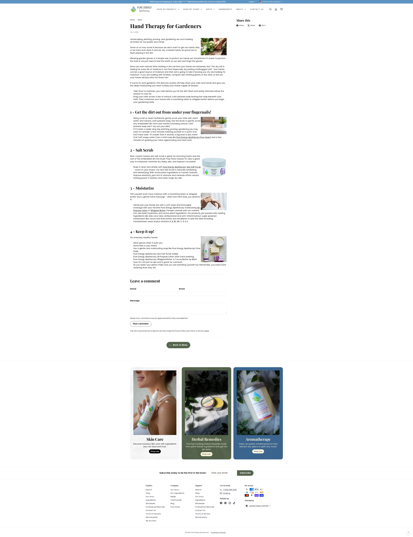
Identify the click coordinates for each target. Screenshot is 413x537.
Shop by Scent (191, 9)
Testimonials (176, 500)
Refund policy (152, 517)
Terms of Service (197, 331)
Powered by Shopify (218, 532)
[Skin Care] (154, 402)
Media (173, 496)
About (240, 9)
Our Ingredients (177, 493)
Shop (148, 493)
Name (133, 288)
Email (182, 288)
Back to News (179, 345)
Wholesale (150, 503)
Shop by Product (167, 9)
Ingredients (225, 9)
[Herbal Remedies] (206, 402)
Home (132, 20)
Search (149, 489)
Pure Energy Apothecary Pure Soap (193, 137)
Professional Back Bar (155, 507)
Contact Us (257, 9)
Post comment (141, 323)
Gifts (209, 9)
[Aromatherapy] (258, 402)
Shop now (154, 451)
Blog (172, 503)
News (140, 20)
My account (151, 520)
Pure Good (175, 507)
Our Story (150, 496)
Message (134, 300)
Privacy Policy (180, 331)
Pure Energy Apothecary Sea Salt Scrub (182, 167)
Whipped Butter (158, 210)
